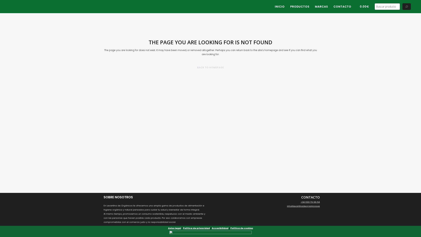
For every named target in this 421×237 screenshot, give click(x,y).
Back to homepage (210, 67)
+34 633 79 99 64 (310, 202)
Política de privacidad (196, 228)
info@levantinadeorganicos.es (303, 206)
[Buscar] (406, 6)
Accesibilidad (220, 228)
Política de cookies (241, 228)
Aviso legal (174, 228)
